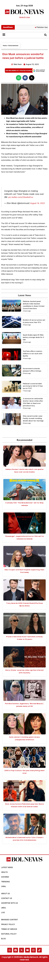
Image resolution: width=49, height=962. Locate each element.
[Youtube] (27, 950)
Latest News (7, 867)
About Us (5, 893)
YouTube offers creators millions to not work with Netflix (32, 353)
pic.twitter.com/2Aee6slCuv (20, 197)
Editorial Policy (9, 934)
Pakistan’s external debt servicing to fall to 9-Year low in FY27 (33, 386)
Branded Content (9, 920)
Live (3, 912)
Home (5, 45)
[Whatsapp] (9, 950)
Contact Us (6, 898)
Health (4, 872)
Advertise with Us (9, 903)
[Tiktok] (39, 950)
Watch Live (24, 17)
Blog (3, 939)
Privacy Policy (8, 924)
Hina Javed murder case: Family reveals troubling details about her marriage (33, 418)
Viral (3, 886)
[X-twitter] (21, 950)
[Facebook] (15, 950)
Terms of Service (9, 929)
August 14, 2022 (37, 203)
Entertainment (13, 45)
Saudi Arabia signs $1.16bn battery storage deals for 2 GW (33, 337)
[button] (18, 77)
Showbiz (5, 877)
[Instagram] (33, 950)
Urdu (3, 908)
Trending (5, 882)
